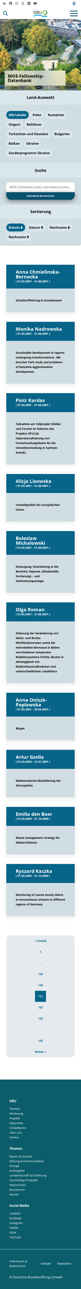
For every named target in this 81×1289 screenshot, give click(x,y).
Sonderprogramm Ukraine (29, 153)
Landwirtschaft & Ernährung (28, 1175)
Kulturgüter (17, 1170)
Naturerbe (16, 1123)
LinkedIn (15, 1213)
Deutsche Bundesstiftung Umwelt (38, 1277)
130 (40, 985)
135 (40, 1040)
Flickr (12, 1232)
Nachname (59, 227)
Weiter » (40, 1052)
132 (40, 1007)
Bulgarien (62, 134)
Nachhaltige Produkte (23, 1180)
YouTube (15, 1237)
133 (40, 1018)
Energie (14, 1166)
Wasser (14, 1194)
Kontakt (46, 1263)
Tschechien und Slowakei (28, 134)
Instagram (16, 1223)
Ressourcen (17, 1190)
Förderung (16, 1113)
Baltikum (34, 124)
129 (40, 974)
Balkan (14, 143)
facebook (15, 1218)
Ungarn (14, 124)
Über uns (15, 1132)
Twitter (14, 1228)
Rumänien (56, 115)
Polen (37, 115)
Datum (14, 227)
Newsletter (64, 1263)
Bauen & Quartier (21, 1156)
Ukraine (32, 143)
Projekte (14, 1118)
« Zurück (41, 941)
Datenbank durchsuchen (40, 196)
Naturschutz (17, 1185)
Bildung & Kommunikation (26, 1161)
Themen (14, 1109)
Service (14, 1137)
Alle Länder (17, 115)
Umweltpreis (17, 1128)
